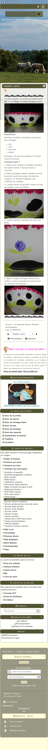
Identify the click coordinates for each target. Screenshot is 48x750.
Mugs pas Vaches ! (13, 489)
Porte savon (10, 497)
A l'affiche (23, 621)
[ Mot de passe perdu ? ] (24, 686)
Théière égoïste (12, 524)
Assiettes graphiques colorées (18, 475)
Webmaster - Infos (29, 716)
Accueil (19, 19)
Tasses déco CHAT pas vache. (18, 519)
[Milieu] (11, 2)
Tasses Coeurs (11, 514)
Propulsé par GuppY (10, 741)
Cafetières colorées (13, 482)
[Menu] (43, 7)
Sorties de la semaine (23, 626)
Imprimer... (32, 339)
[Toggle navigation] (38, 14)
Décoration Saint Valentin (16, 484)
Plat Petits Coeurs (13, 492)
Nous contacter (16, 722)
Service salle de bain (14, 506)
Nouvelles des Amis (26, 617)
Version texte (15, 726)
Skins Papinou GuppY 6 (15, 746)
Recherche (29, 606)
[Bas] (18, 2)
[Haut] (4, 2)
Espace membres (30, 657)
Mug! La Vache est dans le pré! (18, 487)
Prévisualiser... (17, 339)
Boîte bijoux (10, 480)
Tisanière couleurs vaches (16, 526)
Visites (30, 631)
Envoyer (24, 682)
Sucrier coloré (11, 511)
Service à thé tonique (14, 509)
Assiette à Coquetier (14, 472)
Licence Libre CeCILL (34, 746)
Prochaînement (23, 624)
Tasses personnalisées (15, 521)
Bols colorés (10, 477)
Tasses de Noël (12, 516)
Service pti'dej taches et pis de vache (21, 504)
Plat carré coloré (12, 494)
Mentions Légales (17, 730)
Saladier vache (13, 499)
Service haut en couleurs (16, 502)
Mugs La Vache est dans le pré (28, 101)
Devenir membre (24, 662)
